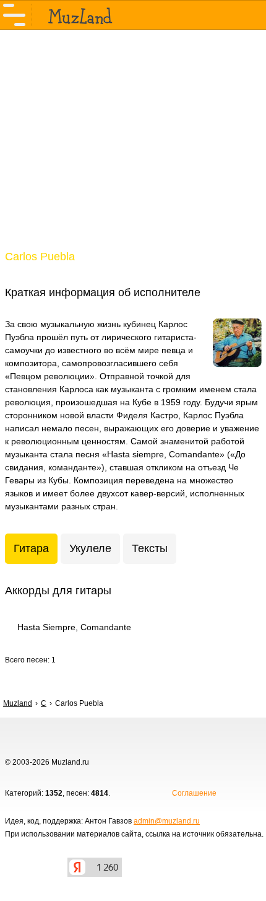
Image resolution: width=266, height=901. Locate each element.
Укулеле (90, 548)
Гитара (31, 548)
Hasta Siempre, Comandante (74, 627)
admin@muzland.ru (167, 821)
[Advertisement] (133, 147)
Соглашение (194, 793)
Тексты (150, 548)
